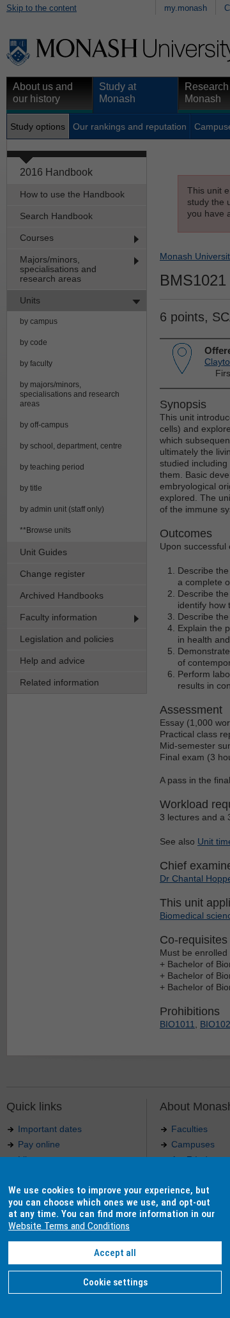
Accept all (115, 1253)
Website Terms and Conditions (69, 1226)
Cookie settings (115, 1282)
